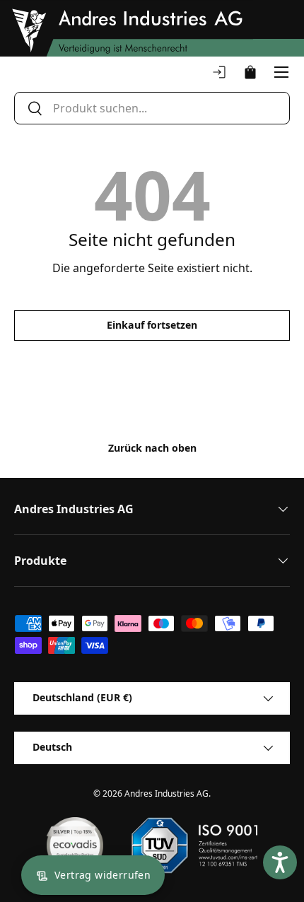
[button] (250, 72)
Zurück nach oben (152, 448)
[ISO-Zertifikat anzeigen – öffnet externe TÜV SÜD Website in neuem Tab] (194, 845)
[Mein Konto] (219, 72)
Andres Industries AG (166, 793)
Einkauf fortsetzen (152, 325)
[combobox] (152, 108)
